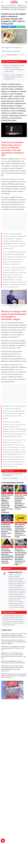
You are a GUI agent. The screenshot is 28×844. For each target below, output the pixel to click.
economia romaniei (12, 474)
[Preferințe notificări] (3, 841)
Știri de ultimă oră (12, 478)
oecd (10, 475)
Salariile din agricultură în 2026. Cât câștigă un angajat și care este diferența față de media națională (13, 641)
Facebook (6, 26)
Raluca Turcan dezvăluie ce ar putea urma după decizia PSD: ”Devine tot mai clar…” (13, 648)
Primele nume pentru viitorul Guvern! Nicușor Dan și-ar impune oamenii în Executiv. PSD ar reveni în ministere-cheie (6, 531)
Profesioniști (5, 493)
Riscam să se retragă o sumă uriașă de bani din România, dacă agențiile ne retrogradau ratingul (14, 77)
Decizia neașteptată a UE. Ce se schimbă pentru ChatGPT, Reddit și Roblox (13, 662)
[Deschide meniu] (2, 2)
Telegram (14, 26)
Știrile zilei (6, 630)
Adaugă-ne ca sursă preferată (12, 47)
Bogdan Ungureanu (12, 54)
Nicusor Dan (5, 475)
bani (17, 337)
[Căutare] (26, 2)
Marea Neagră (7, 259)
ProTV (17, 287)
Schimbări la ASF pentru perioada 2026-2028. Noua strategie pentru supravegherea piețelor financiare (14, 675)
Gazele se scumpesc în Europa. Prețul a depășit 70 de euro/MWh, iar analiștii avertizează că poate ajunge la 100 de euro (14, 635)
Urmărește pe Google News (12, 51)
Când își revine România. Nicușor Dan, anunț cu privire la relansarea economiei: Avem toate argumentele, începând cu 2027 (14, 68)
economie (19, 474)
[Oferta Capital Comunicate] (14, 690)
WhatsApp (22, 26)
